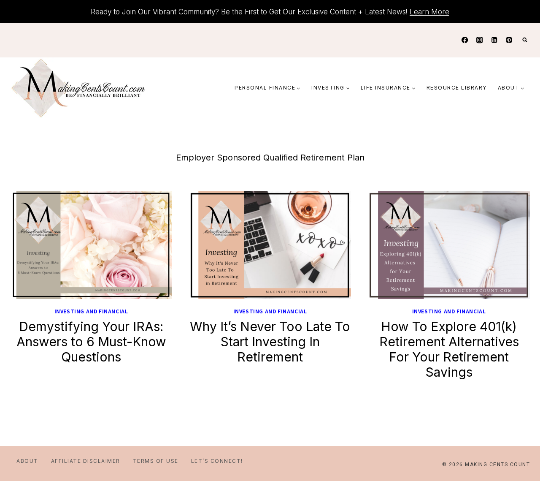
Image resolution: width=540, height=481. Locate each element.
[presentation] (91, 245)
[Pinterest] (509, 40)
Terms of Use (155, 461)
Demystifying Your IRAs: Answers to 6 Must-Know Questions (91, 341)
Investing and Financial (91, 311)
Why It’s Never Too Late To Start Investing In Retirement (270, 341)
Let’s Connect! (217, 461)
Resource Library (457, 87)
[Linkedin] (494, 40)
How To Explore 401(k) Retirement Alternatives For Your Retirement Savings (449, 349)
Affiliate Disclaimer (85, 461)
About (27, 461)
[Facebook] (464, 40)
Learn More (429, 12)
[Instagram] (479, 40)
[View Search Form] (525, 40)
